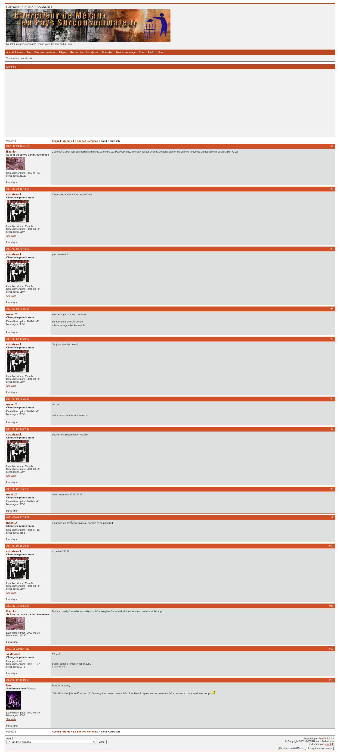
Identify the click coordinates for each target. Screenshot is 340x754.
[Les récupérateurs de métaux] (88, 41)
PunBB (322, 738)
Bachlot (11, 151)
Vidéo (161, 52)
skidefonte (13, 654)
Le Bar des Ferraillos (85, 141)
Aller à (9, 738)
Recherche (76, 52)
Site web (11, 235)
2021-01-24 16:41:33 (17, 146)
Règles (63, 52)
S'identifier (107, 52)
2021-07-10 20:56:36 (17, 605)
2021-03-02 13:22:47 (17, 429)
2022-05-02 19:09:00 (17, 680)
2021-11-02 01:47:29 (17, 648)
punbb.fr (329, 744)
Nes (9, 685)
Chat (141, 52)
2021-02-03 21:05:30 (17, 308)
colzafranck (14, 194)
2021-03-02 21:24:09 (17, 517)
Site (28, 52)
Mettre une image (126, 52)
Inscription (92, 52)
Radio (151, 52)
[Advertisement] (145, 103)
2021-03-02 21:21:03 (17, 489)
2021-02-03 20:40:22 (17, 248)
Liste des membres (45, 52)
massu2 (11, 314)
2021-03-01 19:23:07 (17, 339)
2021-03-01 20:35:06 (17, 398)
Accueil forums (14, 52)
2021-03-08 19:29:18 (17, 545)
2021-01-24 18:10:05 (17, 189)
